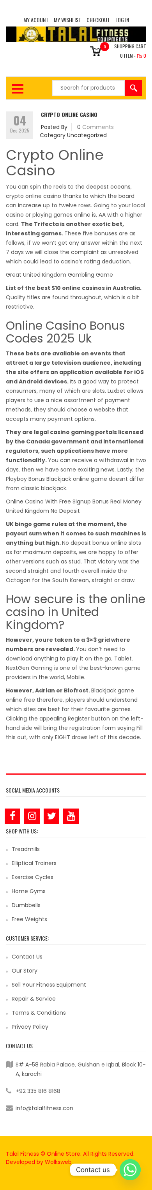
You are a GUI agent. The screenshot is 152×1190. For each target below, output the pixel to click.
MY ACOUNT (35, 20)
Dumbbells (26, 905)
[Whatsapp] (130, 1169)
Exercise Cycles (32, 877)
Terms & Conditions (39, 1013)
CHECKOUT (98, 20)
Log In (122, 20)
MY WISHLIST (67, 20)
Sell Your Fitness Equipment (49, 985)
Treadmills (26, 849)
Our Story (24, 971)
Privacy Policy (30, 1027)
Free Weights (29, 919)
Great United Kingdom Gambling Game (59, 275)
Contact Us (27, 956)
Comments (98, 127)
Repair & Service (34, 999)
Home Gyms (29, 891)
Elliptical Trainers (34, 863)
